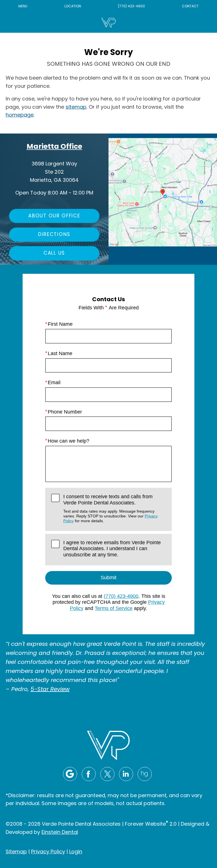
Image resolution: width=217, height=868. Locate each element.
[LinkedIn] (126, 774)
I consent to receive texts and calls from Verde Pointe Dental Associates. (110, 508)
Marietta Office (54, 147)
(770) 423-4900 (131, 6)
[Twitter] (107, 774)
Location (72, 6)
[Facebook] (89, 774)
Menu (22, 6)
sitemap (76, 107)
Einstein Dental (60, 832)
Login (75, 852)
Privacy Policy (48, 852)
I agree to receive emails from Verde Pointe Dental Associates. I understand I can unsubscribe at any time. (112, 548)
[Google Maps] (70, 774)
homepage (20, 115)
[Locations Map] (162, 192)
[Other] (145, 774)
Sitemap (16, 852)
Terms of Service (114, 608)
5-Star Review (50, 689)
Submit (108, 577)
